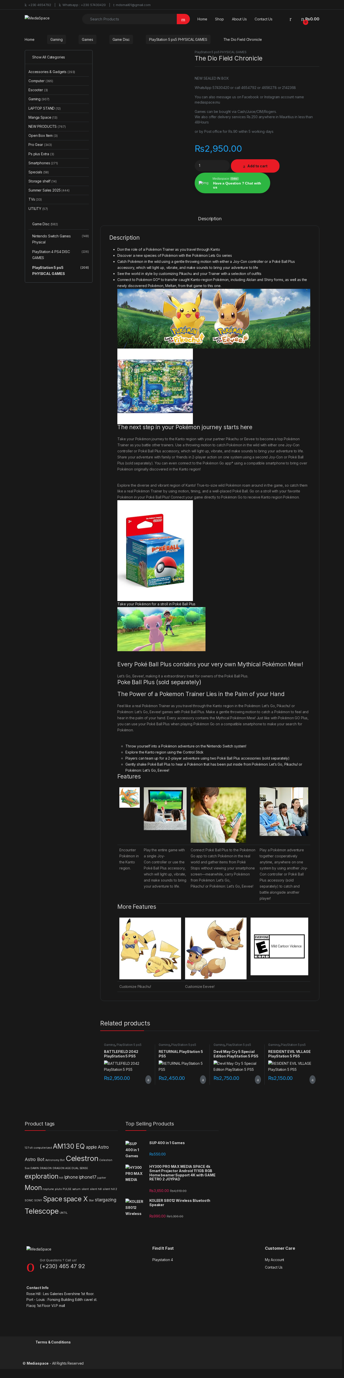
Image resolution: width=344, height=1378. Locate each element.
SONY (38, 1200)
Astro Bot (34, 1159)
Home (202, 19)
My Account (274, 1260)
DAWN (34, 1168)
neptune (48, 1189)
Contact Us (263, 19)
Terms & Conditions (53, 1342)
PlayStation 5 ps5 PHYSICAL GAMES (178, 39)
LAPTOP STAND (44, 108)
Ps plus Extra (41, 154)
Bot (62, 1160)
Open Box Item (43, 135)
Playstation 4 (162, 1260)
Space (52, 1199)
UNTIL (63, 1212)
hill (61, 1177)
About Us (239, 19)
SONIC (29, 1200)
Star (91, 1200)
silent (85, 1189)
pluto (58, 1189)
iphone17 (87, 1177)
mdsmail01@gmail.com (133, 5)
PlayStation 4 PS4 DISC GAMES (60, 254)
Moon (33, 1188)
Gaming (56, 39)
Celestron (82, 1158)
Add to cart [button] (148, 1079)
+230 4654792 (39, 5)
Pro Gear (40, 144)
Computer (40, 81)
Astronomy (52, 1160)
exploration (41, 1176)
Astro (103, 1147)
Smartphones (43, 163)
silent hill (96, 1189)
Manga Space (42, 117)
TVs (35, 199)
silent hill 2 (110, 1189)
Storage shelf (42, 181)
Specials (38, 172)
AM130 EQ (69, 1146)
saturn (76, 1189)
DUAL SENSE (80, 1168)
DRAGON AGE (62, 1168)
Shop (219, 19)
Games (87, 39)
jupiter (101, 1177)
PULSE (67, 1189)
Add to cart (257, 166)
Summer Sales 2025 (49, 190)
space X (75, 1199)
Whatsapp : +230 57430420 (84, 5)
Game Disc (121, 39)
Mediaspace (38, 1363)
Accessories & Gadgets (51, 72)
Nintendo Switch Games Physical (60, 239)
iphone (71, 1177)
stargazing (105, 1199)
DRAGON (46, 1168)
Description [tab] (209, 218)
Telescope (42, 1211)
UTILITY (38, 208)
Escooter (38, 90)
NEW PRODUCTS (47, 126)
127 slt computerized (38, 1147)
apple (91, 1147)
